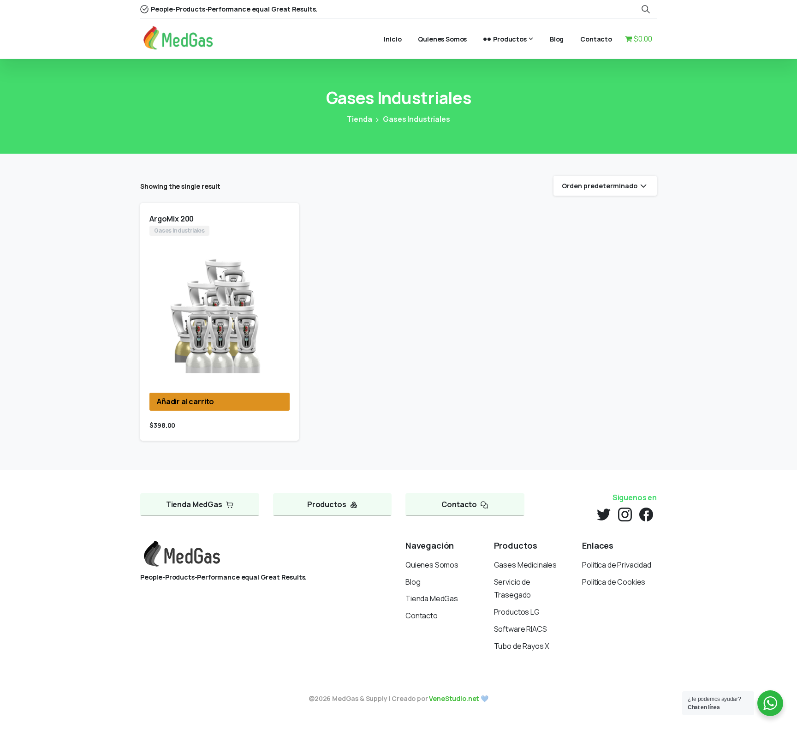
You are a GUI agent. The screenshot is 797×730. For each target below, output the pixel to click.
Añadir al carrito (185, 401)
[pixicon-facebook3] (646, 513)
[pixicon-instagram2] (625, 513)
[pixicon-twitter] (603, 513)
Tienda (359, 119)
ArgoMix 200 (171, 219)
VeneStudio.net (454, 698)
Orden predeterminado (599, 185)
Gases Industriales (416, 119)
